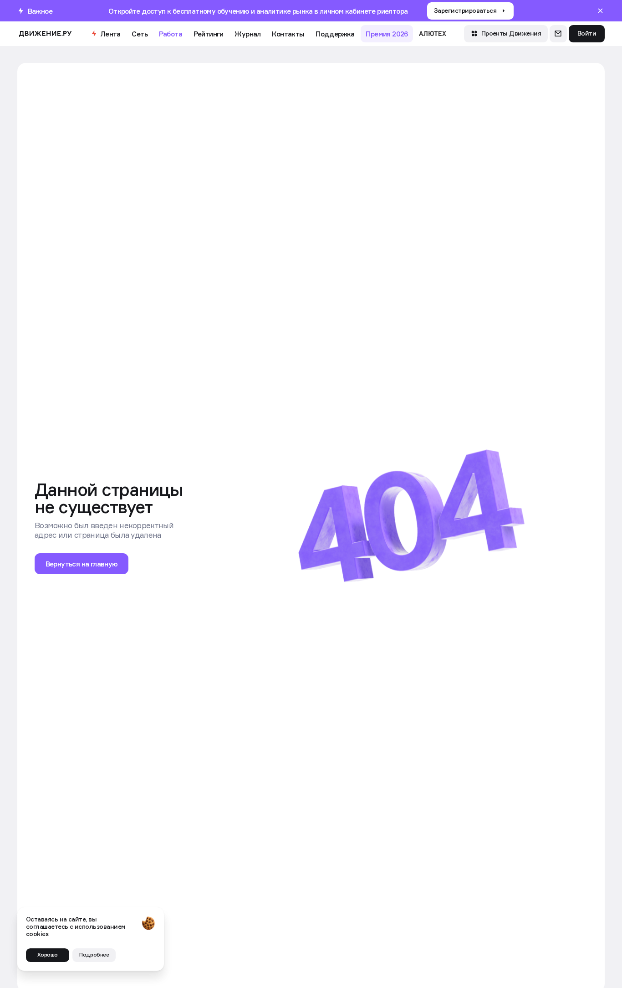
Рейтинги (209, 34)
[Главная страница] (45, 34)
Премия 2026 (387, 34)
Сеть (140, 34)
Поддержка (335, 34)
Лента (110, 34)
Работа (170, 34)
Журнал (247, 34)
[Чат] (558, 33)
